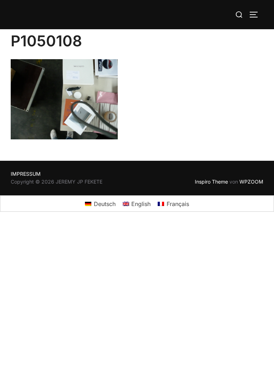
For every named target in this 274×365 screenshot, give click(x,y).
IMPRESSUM (26, 174)
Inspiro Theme (211, 182)
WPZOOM (251, 182)
